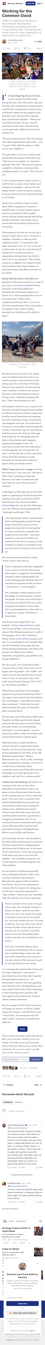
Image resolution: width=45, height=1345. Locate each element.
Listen (39, 41)
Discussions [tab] (21, 1221)
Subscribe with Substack (24, 1313)
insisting (38, 469)
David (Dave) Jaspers (16, 1125)
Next (37, 1085)
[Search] (40, 1221)
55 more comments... (10, 1209)
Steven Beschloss (15, 40)
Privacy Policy (31, 1323)
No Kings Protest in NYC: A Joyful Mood (16, 1229)
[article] (22, 1235)
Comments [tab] (8, 1102)
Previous (9, 1085)
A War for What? (10, 1249)
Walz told (16, 145)
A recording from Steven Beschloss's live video (12, 1235)
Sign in (39, 3)
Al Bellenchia (13, 1183)
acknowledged (8, 505)
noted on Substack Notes (28, 285)
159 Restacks (33, 1068)
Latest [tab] (11, 1221)
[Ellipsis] (42, 1125)
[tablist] (13, 1102)
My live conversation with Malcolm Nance (13, 1253)
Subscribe (30, 3)
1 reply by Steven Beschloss (21, 1175)
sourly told (21, 638)
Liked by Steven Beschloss (18, 1128)
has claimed (20, 625)
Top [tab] (5, 1221)
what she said (8, 898)
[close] (38, 1263)
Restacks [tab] (18, 1102)
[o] (38, 1231)
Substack (10, 1340)
